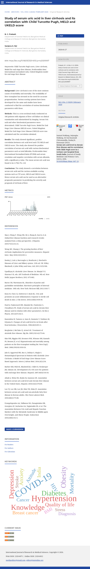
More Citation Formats (68, 86)
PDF (61, 36)
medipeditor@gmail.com (15, 560)
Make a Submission (14, 429)
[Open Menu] (2, 2)
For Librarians (10, 452)
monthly (41, 218)
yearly (47, 218)
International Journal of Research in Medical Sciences (29, 2)
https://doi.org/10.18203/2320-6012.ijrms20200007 (29, 61)
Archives (15, 12)
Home (7, 12)
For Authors (9, 448)
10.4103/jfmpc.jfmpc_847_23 (68, 161)
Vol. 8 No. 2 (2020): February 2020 (34, 12)
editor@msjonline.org (34, 560)
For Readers (9, 444)
